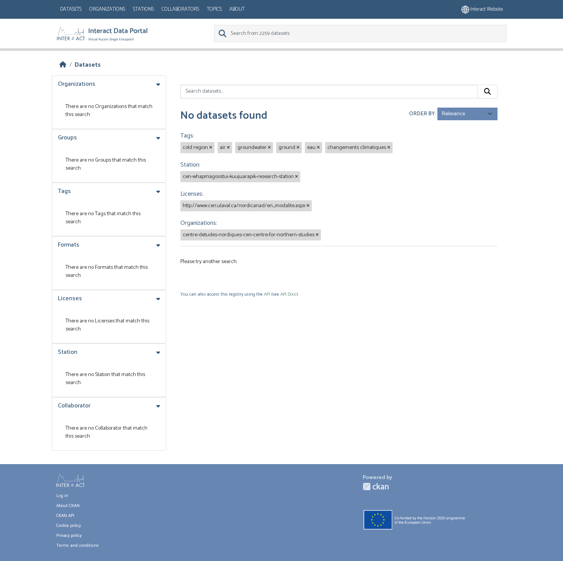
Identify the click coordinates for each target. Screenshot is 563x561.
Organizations (107, 9)
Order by (422, 114)
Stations (143, 9)
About (237, 9)
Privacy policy (69, 535)
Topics (214, 9)
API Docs (288, 294)
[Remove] (210, 147)
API (267, 294)
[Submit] (488, 91)
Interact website (486, 9)
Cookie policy (68, 525)
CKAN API (65, 515)
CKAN (376, 486)
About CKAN (68, 505)
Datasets (71, 9)
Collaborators (180, 9)
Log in (62, 495)
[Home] (62, 65)
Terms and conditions (77, 545)
